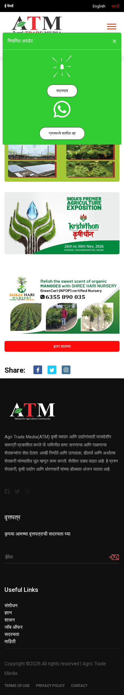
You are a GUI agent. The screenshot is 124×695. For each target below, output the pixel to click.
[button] (111, 25)
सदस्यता (62, 90)
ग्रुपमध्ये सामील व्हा (62, 133)
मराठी (115, 6)
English (99, 6)
